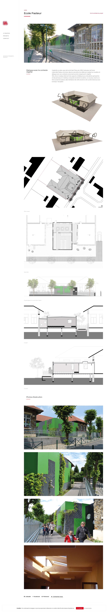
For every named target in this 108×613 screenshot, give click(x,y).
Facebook (36, 596)
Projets (6, 35)
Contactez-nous (57, 596)
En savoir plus (87, 608)
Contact (6, 38)
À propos (6, 33)
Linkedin (28, 596)
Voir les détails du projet (96, 13)
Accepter (79, 608)
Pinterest (46, 596)
